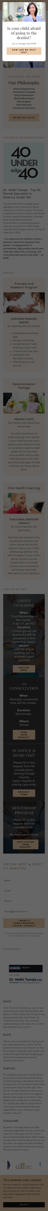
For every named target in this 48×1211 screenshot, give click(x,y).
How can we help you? (24, 51)
